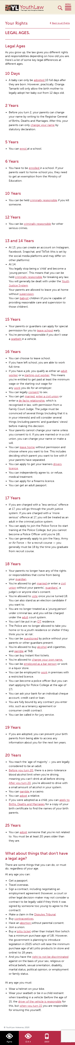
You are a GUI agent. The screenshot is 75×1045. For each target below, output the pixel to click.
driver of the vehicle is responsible (39, 1001)
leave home (27, 447)
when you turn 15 (31, 1006)
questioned (31, 638)
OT (39, 621)
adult (25, 617)
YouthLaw (32, 8)
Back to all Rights (61, 23)
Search (60, 10)
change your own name (47, 659)
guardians (51, 587)
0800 (46, 1042)
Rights (9, 1042)
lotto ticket (24, 931)
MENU (68, 7)
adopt (23, 832)
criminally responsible (28, 277)
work (44, 672)
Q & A (28, 1042)
